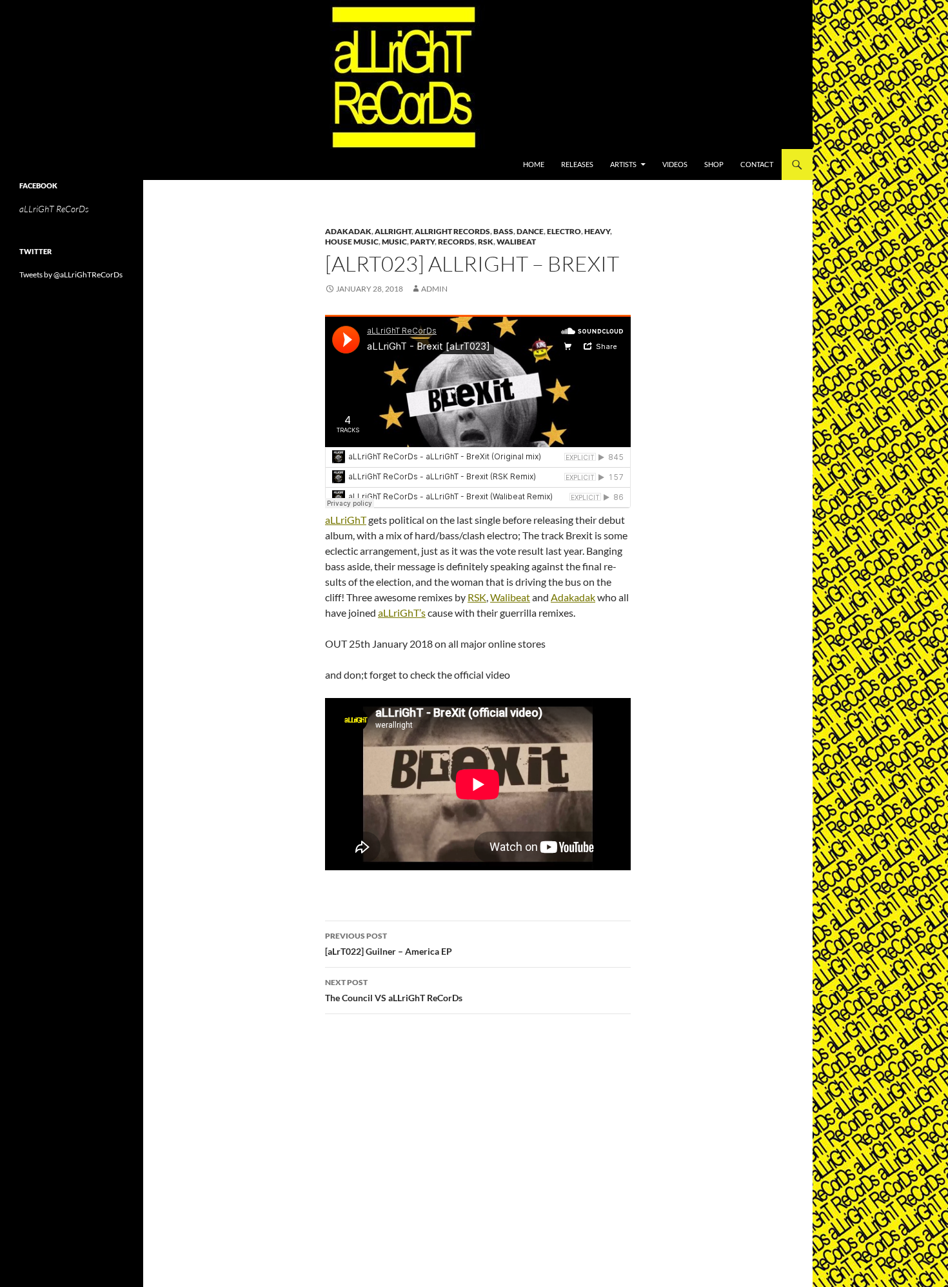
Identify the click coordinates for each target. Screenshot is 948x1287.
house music (352, 241)
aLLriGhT (345, 520)
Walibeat (516, 241)
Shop (714, 164)
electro (564, 231)
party (422, 241)
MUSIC (394, 241)
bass (503, 231)
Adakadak (348, 231)
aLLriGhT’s (402, 612)
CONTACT (756, 164)
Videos (674, 164)
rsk (485, 241)
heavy (597, 231)
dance (530, 231)
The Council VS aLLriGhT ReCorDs (393, 990)
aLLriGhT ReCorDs (53, 208)
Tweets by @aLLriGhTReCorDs (71, 274)
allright (393, 231)
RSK (477, 597)
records (456, 241)
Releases (577, 164)
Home (533, 164)
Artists (623, 164)
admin (434, 289)
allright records (452, 231)
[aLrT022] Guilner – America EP (388, 944)
